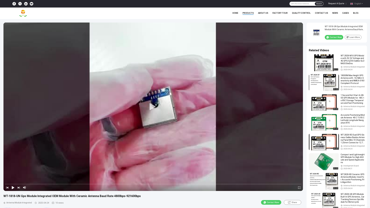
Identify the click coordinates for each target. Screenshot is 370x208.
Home (235, 13)
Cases (345, 13)
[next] (19, 187)
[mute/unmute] (24, 187)
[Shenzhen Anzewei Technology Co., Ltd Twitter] (20, 4)
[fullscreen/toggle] (299, 187)
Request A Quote (336, 3)
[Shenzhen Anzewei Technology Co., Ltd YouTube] (31, 4)
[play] (153, 106)
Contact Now (273, 202)
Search (319, 4)
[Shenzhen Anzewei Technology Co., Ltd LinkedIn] (25, 4)
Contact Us (321, 13)
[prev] (7, 187)
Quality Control (301, 13)
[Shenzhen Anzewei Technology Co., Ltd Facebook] (14, 4)
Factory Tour (280, 13)
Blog (355, 13)
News (335, 13)
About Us (263, 13)
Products (248, 13)
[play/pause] (13, 187)
